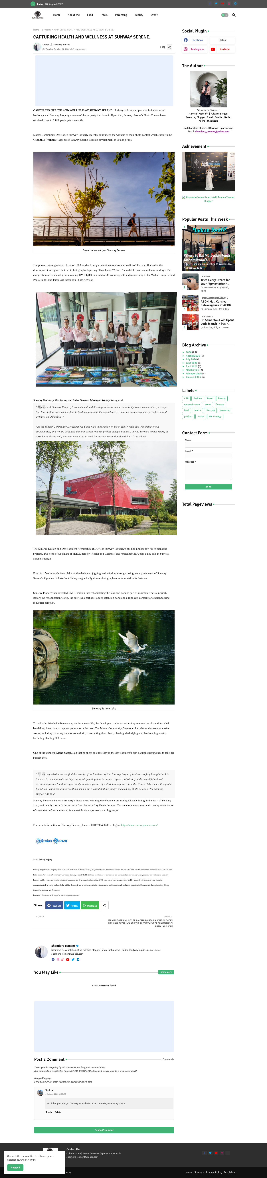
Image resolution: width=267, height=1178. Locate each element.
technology (215, 416)
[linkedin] (78, 959)
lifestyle (210, 410)
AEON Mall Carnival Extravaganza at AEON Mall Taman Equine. (216, 303)
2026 (189, 352)
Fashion (197, 398)
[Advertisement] (104, 80)
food (186, 410)
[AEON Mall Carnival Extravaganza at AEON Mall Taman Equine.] (190, 303)
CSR (186, 398)
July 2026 (191, 359)
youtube (225, 49)
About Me (74, 15)
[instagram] (229, 3)
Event (154, 15)
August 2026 (193, 355)
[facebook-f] (210, 3)
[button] (224, 15)
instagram (197, 49)
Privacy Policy (214, 1172)
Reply (49, 1112)
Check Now (26, 1159)
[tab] (57, 15)
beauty (222, 398)
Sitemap (199, 1172)
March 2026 (193, 369)
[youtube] (222, 3)
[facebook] (53, 959)
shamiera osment (63, 946)
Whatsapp (92, 906)
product (188, 416)
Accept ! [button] (15, 1167)
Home (56, 15)
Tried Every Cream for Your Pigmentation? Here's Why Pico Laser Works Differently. (215, 282)
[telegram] (235, 3)
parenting (225, 410)
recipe (200, 416)
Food (90, 15)
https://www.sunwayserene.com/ (139, 825)
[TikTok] (227, 1153)
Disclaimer (230, 1172)
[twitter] (216, 3)
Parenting (121, 15)
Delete (57, 1112)
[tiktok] (62, 959)
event (208, 404)
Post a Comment (104, 1130)
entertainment (192, 404)
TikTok (222, 40)
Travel (104, 15)
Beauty (138, 15)
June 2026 (192, 362)
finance (220, 404)
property (46, 29)
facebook (197, 40)
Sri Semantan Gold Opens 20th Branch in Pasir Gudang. (217, 322)
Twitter (74, 906)
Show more (166, 972)
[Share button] (104, 905)
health (197, 410)
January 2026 (193, 377)
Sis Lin (49, 1090)
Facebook (56, 906)
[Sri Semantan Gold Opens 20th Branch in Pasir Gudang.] (190, 322)
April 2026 (192, 366)
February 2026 (194, 373)
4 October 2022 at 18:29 (55, 1094)
